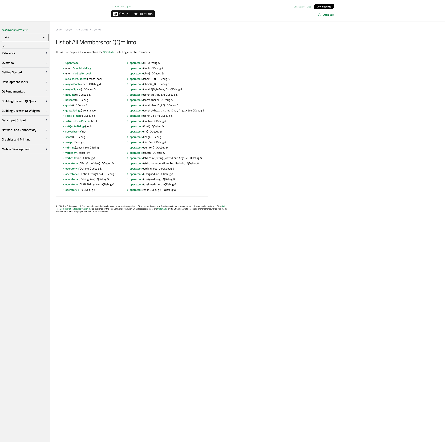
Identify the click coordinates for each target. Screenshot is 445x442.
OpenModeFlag (82, 68)
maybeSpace (72, 89)
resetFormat (72, 116)
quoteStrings (73, 110)
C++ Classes (82, 30)
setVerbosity (73, 131)
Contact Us (299, 6)
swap (68, 142)
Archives (328, 15)
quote (68, 105)
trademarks (162, 208)
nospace (70, 100)
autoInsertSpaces (75, 79)
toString (70, 147)
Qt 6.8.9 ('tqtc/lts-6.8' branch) (14, 30)
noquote (70, 95)
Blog (309, 6)
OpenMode (72, 63)
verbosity (71, 153)
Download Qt (324, 6)
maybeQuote (73, 84)
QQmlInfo (108, 52)
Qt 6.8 (59, 30)
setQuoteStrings (75, 126)
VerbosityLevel (82, 73)
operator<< (72, 163)
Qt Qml (69, 30)
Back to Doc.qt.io (123, 6)
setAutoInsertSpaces (78, 121)
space (68, 137)
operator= (136, 190)
